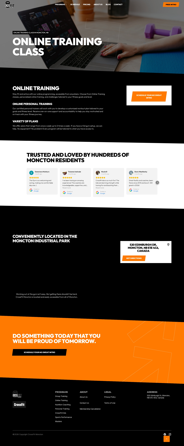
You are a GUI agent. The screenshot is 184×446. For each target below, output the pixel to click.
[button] (26, 182)
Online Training (61, 400)
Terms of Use (109, 403)
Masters (58, 421)
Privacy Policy (109, 397)
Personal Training (62, 409)
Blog (108, 4)
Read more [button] (67, 188)
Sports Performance (63, 417)
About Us (84, 397)
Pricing (86, 4)
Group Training (61, 396)
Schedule (75, 4)
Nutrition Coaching (62, 405)
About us (98, 4)
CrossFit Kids (60, 413)
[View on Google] (31, 173)
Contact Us (84, 403)
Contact (118, 4)
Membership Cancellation (90, 409)
